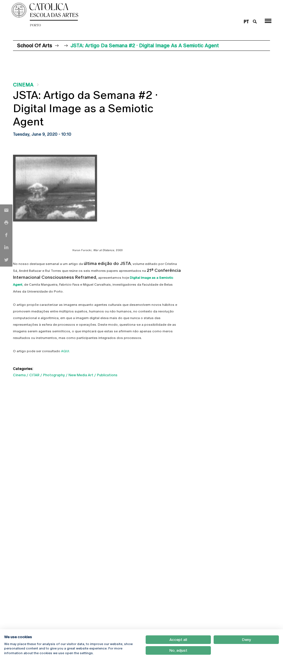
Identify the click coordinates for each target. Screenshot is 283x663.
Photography (54, 375)
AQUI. (65, 351)
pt (246, 21)
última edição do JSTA (107, 263)
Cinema (23, 85)
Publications (107, 375)
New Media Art (81, 375)
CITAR (34, 375)
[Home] (119, 15)
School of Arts (34, 45)
